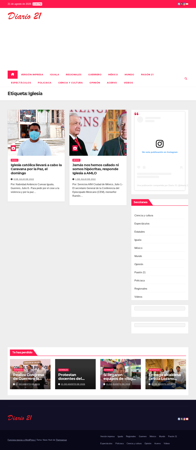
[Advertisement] (98, 43)
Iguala (54, 74)
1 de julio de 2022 (85, 179)
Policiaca (44, 82)
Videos (128, 82)
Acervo (112, 82)
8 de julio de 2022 (24, 179)
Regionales (73, 74)
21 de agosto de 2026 (28, 384)
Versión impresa (32, 74)
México (113, 74)
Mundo (129, 74)
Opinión (94, 82)
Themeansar (61, 440)
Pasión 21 (147, 74)
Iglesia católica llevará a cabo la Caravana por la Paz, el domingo (36, 169)
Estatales (139, 231)
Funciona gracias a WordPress (22, 440)
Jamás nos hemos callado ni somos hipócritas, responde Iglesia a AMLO (95, 169)
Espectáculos (21, 82)
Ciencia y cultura (70, 82)
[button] (186, 78)
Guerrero (95, 74)
